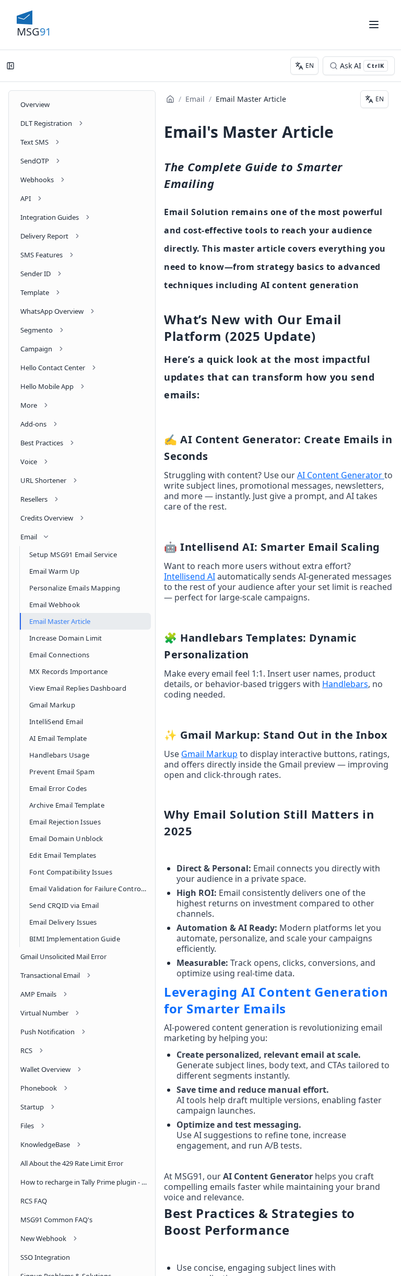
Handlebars (345, 684)
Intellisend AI (189, 576)
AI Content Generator (339, 475)
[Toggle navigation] (373, 24)
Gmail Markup (209, 754)
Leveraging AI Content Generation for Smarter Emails (276, 1000)
